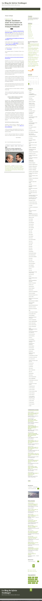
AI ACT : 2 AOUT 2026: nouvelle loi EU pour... (33, 510)
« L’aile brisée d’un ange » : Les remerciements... (33, 52)
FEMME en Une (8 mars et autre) (33, 145)
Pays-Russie (30, 258)
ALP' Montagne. (31, 99)
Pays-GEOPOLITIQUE (32, 239)
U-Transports (31, 364)
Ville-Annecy (31, 368)
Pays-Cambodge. (31, 227)
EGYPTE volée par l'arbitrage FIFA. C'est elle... (33, 538)
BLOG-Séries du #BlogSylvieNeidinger (32, 134)
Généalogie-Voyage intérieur (33, 151)
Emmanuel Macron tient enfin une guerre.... (33, 454)
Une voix (29, 63)
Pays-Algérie (31, 220)
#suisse (36, 577)
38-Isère (30, 92)
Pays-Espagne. (31, 236)
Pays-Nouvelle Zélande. (32, 253)
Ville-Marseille (31, 373)
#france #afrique (14, 168)
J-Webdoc (30, 184)
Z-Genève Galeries (32, 387)
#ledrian (22, 168)
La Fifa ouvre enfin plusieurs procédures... (32, 521)
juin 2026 (29, 27)
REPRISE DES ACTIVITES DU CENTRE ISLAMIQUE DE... (32, 54)
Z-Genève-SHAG (31, 400)
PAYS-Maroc (31, 249)
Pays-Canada (31, 229)
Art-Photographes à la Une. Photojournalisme (33, 123)
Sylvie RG (30, 419)
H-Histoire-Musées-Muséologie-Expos (33, 173)
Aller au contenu (3, 0)
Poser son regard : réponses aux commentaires (33, 48)
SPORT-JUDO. (31, 351)
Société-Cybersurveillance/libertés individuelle (33, 329)
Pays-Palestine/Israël (32, 254)
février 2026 (30, 31)
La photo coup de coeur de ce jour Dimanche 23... (33, 45)
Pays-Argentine (31, 224)
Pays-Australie (31, 225)
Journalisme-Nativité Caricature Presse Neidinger (33, 196)
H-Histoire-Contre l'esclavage (33, 171)
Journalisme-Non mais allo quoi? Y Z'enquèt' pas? (33, 198)
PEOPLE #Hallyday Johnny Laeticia (33, 278)
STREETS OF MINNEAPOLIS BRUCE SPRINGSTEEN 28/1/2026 (33, 427)
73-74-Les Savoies (31, 96)
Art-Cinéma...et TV (32, 107)
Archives (9, 9)
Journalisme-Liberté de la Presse (33, 193)
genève (36, 579)
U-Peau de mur (31, 363)
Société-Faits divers (32, 334)
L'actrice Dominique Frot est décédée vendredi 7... (33, 504)
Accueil (4, 9)
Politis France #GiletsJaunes (33, 291)
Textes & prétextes (35, 63)
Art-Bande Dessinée (32, 105)
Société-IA (30, 337)
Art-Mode (30, 119)
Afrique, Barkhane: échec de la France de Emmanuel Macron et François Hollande (13, 24)
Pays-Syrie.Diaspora (32, 263)
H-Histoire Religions (32, 162)
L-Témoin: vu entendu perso (33, 207)
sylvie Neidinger (31, 425)
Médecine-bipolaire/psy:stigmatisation (33, 213)
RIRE (29, 310)
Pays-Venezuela (31, 274)
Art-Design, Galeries (32, 110)
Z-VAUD (30, 405)
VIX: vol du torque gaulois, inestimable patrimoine (33, 532)
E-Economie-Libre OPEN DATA (33, 143)
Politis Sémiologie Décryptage (31, 303)
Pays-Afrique (31, 219)
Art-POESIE (30, 125)
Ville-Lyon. (30, 371)
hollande (29, 577)
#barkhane (17, 167)
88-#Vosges (30, 98)
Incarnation (37, 50)
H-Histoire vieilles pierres (33, 166)
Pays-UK (30, 268)
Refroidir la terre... (31, 50)
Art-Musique (31, 121)
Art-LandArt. (31, 115)
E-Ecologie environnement (33, 136)
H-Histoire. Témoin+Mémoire (33, 178)
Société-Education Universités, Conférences (33, 332)
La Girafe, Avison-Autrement (32, 62)
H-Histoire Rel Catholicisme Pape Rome (33, 158)
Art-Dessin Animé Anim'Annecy (31, 113)
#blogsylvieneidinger (32, 581)
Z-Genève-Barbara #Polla (33, 391)
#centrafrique (7, 168)
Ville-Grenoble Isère (32, 369)
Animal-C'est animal (32, 101)
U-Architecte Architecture (33, 357)
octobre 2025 (30, 36)
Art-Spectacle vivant (32, 130)
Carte (29, 480)
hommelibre (30, 473)
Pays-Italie (30, 244)
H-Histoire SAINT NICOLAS (33, 164)
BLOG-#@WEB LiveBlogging (33, 132)
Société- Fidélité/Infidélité (33, 321)
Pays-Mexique (31, 251)
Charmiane (30, 460)
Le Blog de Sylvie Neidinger (14, 3)
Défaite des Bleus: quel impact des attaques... (33, 543)
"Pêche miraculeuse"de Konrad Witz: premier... (33, 414)
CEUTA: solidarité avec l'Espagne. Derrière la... (33, 516)
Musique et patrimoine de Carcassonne (33, 66)
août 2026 (29, 25)
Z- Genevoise (31, 381)
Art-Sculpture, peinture (32, 127)
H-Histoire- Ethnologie (32, 169)
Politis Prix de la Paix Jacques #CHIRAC (33, 299)
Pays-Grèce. (31, 241)
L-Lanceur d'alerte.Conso (33, 202)
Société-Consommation (32, 326)
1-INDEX (30, 90)
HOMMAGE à (31, 179)
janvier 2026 (30, 32)
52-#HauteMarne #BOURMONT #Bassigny (32, 94)
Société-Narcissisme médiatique (32, 341)
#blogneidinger (31, 579)
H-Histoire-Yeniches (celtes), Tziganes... (33, 176)
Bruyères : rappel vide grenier (33, 61)
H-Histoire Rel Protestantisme (31, 161)
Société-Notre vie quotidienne (31, 344)
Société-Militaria (10, 167)
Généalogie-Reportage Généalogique (32, 150)
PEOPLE (30, 276)
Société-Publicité (31, 346)
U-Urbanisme (31, 366)
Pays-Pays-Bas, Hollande (33, 256)
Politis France (31, 289)
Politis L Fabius (31, 296)
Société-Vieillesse (31, 349)
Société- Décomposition (32, 319)
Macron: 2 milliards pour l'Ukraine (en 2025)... (33, 527)
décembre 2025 (30, 34)
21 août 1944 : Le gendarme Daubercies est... (33, 65)
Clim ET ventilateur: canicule (32, 554)
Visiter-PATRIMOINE (32, 378)
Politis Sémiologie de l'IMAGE (33, 300)
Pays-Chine (30, 232)
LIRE (29, 208)
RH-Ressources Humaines (33, 308)
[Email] (33, 565)
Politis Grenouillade (32, 293)
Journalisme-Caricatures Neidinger (33, 186)
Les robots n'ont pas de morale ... (33, 59)
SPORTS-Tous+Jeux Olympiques (32, 353)
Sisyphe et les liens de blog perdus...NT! (33, 467)
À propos (15, 9)
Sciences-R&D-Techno (32, 313)
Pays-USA (30, 270)
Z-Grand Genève (31, 402)
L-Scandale (30, 205)
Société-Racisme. (31, 347)
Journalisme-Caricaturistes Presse (33, 189)
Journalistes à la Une (32, 200)
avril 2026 (29, 29)
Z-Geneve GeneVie (32, 389)
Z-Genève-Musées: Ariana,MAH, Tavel (32, 397)
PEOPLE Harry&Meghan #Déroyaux (33, 281)
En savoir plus (37, 600)
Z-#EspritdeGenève (32, 386)
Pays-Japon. (30, 246)
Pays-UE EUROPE (31, 266)
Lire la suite (31, 19)
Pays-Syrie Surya (31, 261)
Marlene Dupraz (31, 447)
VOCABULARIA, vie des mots (33, 380)
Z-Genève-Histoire (32, 392)
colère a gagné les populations (11, 44)
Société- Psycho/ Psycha (32, 324)
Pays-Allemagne (31, 222)
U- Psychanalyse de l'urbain (33, 355)
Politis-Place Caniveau (32, 306)
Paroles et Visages (32, 60)
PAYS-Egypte (31, 234)
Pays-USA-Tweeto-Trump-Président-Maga (33, 272)
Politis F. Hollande (15, 166)
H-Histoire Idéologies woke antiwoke (33, 155)
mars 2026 (29, 30)
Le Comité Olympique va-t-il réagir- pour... (33, 441)
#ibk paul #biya (19, 168)
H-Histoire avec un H (18, 165)
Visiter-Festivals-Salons (32, 376)
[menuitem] (4, 9)
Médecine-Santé (31, 217)
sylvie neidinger (31, 413)
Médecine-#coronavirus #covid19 (32, 211)
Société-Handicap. (32, 335)
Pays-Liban (30, 248)
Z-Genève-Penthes (32, 398)
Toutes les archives (31, 38)
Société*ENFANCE (31, 315)
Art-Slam (30, 128)
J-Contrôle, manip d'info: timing (33, 182)
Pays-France (31, 237)
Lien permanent (8, 165)
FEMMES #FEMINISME (32, 147)
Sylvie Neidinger (31, 440)
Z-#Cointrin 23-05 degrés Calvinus (33, 384)
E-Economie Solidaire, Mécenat (32, 140)
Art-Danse (30, 109)
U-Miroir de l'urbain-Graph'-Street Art (33, 361)
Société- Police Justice (32, 323)
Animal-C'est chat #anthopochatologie (32, 104)
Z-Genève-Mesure (31, 394)
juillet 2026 (29, 26)
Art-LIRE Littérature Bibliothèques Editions (33, 117)
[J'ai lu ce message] (41, 600)
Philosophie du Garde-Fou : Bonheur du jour (33, 49)
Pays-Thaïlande (31, 265)
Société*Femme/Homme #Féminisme (32, 317)
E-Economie (31, 138)
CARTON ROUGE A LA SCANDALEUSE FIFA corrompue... (33, 549)
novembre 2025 (30, 35)
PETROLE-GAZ (31, 284)
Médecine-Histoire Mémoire (33, 215)
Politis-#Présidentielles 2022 (33, 305)
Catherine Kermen (31, 433)
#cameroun (20, 167)
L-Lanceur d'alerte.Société (33, 203)
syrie (33, 577)
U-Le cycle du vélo (32, 358)
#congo (10, 168)
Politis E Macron (9, 166)
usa (37, 581)
